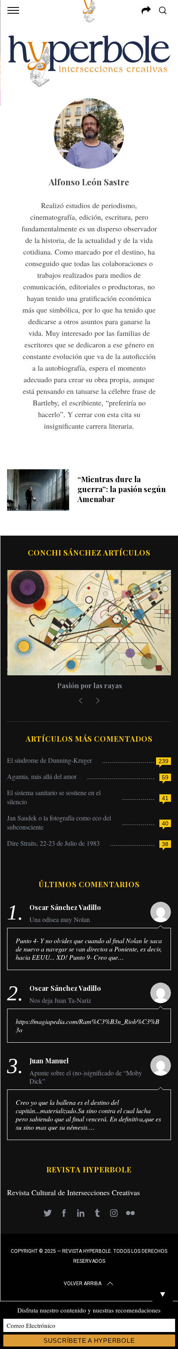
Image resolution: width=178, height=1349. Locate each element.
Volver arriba (82, 1283)
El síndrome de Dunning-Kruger (49, 760)
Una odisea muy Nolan (59, 919)
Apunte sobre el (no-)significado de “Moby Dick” (85, 1077)
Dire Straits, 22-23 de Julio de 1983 (53, 843)
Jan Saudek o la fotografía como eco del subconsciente (59, 822)
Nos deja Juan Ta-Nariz (60, 1000)
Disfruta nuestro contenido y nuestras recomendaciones (89, 1310)
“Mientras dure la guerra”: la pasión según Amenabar (121, 489)
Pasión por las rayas (89, 685)
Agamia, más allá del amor (42, 776)
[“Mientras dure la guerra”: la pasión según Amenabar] (38, 490)
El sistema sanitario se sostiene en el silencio (54, 797)
